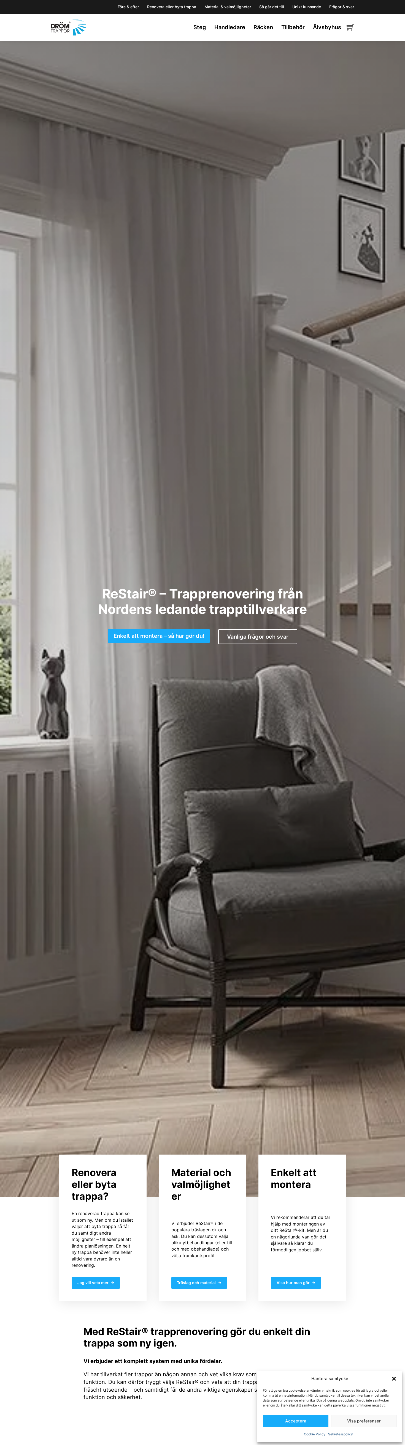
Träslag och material (196, 1282)
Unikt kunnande (306, 6)
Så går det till (271, 6)
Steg (199, 27)
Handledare (229, 27)
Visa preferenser (364, 1421)
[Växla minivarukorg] (350, 27)
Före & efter (128, 6)
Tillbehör (293, 27)
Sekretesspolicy (340, 1434)
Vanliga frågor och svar (257, 636)
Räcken (263, 27)
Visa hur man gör (293, 1282)
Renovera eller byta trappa (171, 6)
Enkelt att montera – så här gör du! (159, 636)
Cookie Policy (314, 1434)
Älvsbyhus (327, 27)
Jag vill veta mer (93, 1282)
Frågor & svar (341, 6)
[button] (394, 1378)
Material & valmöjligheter (227, 6)
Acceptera (295, 1421)
